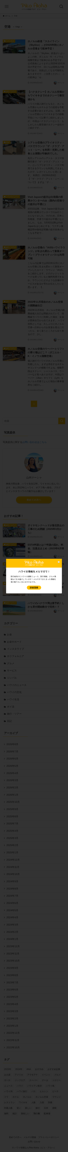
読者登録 (34, 587)
